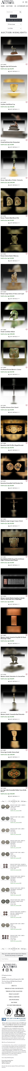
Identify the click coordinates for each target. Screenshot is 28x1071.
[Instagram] (7, 969)
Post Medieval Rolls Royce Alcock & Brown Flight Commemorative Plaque (12, 559)
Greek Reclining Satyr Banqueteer (10, 142)
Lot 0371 (3, 481)
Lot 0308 (3, 329)
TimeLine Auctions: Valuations (14, 991)
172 (11, 801)
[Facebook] (3, 969)
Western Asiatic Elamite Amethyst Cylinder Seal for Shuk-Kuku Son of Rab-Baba (13, 598)
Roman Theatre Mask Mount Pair (10, 218)
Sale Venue (14, 1002)
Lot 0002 (3, 64)
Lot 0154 (3, 254)
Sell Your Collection (6, 1063)
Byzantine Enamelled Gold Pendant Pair (12, 483)
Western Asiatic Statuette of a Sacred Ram (13, 676)
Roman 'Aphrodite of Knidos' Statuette (12, 180)
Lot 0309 (3, 367)
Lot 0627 (3, 635)
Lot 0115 (3, 140)
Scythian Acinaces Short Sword (9, 407)
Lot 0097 (3, 102)
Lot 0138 (3, 216)
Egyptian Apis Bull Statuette (9, 66)
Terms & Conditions (14, 997)
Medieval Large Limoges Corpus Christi (12, 521)
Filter (14, 16)
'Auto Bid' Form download (14, 1005)
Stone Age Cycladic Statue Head (10, 752)
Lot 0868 (3, 788)
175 (18, 801)
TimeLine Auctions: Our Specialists (14, 988)
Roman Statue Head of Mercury (9, 256)
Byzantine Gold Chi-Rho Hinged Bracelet (12, 445)
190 (22, 801)
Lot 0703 (3, 674)
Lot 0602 (3, 596)
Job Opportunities (14, 999)
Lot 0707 (3, 712)
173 (14, 801)
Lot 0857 (3, 750)
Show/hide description (14, 20)
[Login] (23, 2)
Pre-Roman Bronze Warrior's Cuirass (11, 369)
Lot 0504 (3, 519)
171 (9, 801)
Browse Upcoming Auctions (7, 1060)
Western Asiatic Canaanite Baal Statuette (12, 714)
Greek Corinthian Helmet (8, 331)
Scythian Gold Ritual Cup (8, 104)
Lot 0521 (3, 557)
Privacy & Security (14, 994)
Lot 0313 (3, 405)
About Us (14, 985)
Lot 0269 (3, 291)
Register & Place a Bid (6, 1061)
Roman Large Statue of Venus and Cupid (12, 293)
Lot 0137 (3, 178)
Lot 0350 (3, 443)
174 (16, 801)
